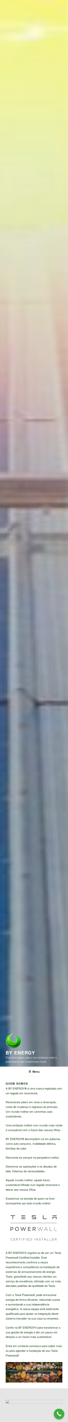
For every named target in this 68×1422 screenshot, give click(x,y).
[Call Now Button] (59, 1414)
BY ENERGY (20, 1052)
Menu (36, 1071)
